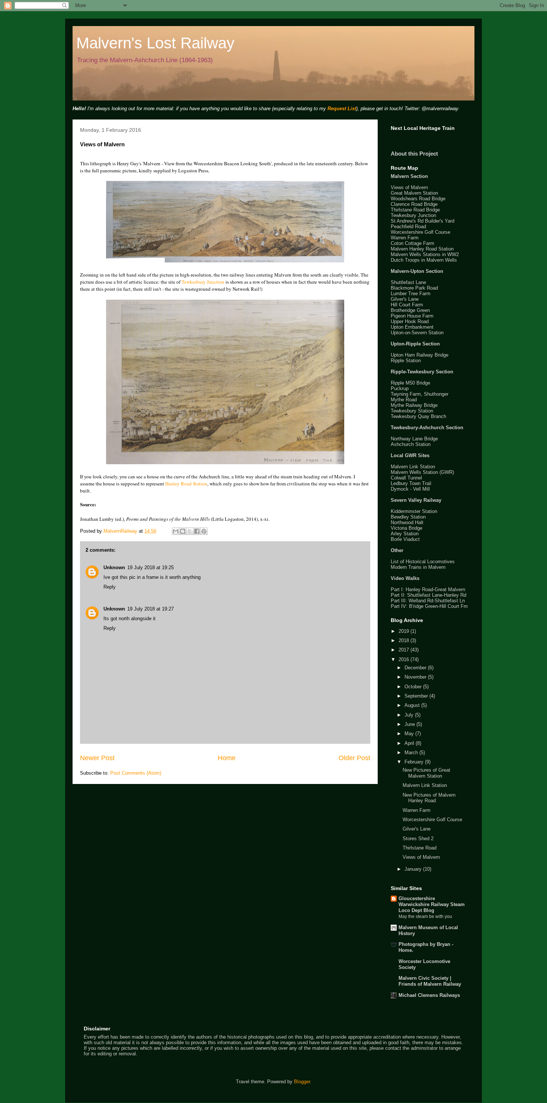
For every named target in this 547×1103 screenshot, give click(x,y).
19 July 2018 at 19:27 (150, 609)
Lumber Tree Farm (411, 293)
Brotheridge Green (410, 310)
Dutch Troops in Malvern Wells (424, 260)
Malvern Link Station (413, 466)
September (416, 696)
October (413, 686)
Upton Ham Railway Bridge (419, 355)
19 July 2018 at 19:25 (150, 567)
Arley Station (405, 533)
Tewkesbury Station (412, 411)
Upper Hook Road (410, 321)
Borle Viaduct (405, 539)
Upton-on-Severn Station (417, 332)
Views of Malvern (409, 187)
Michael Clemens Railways (429, 995)
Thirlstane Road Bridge (415, 210)
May (409, 733)
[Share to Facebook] (197, 531)
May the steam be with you (425, 916)
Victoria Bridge (406, 528)
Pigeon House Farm (412, 316)
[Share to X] (189, 531)
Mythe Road (404, 399)
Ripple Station (406, 360)
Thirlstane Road (419, 848)
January (413, 869)
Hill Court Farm (407, 304)
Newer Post (97, 758)
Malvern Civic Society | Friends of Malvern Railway (430, 981)
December (416, 667)
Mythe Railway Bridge (414, 405)
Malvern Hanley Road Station (422, 249)
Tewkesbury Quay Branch (418, 416)
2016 (404, 659)
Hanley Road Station (186, 483)
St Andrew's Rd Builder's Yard (422, 221)
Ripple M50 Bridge (410, 383)
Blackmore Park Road (414, 288)
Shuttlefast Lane (408, 282)
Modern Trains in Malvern (418, 567)
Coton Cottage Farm (412, 243)
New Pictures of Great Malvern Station (426, 773)
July (409, 715)
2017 (404, 650)
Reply (109, 587)
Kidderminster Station (414, 511)
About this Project (414, 153)
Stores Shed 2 (418, 838)
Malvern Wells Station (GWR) (422, 472)
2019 (404, 631)
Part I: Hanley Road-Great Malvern (428, 589)
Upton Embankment (412, 327)
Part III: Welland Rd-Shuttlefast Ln (428, 600)
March (411, 752)
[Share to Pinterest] (204, 531)
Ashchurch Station (411, 444)
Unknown (114, 567)
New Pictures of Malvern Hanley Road (429, 798)
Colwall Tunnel (406, 478)
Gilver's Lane (405, 299)
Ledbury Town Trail (411, 483)
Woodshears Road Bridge (418, 198)
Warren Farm (405, 237)
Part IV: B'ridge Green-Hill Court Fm (429, 606)
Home (227, 758)
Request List (341, 108)
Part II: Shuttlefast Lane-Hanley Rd (428, 595)
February (414, 762)
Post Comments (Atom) (135, 773)
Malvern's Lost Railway (155, 43)
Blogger (302, 1081)
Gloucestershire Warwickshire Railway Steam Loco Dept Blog (432, 904)
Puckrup (400, 388)
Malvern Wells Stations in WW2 (425, 254)
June (410, 724)
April (410, 743)
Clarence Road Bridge (414, 204)
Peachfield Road (408, 226)
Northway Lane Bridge (414, 438)
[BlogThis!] (182, 531)
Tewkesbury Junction (203, 281)
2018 (404, 640)
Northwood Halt (407, 522)
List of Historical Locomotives (423, 561)
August (412, 705)
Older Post (354, 758)
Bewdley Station (408, 517)
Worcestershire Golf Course (420, 232)
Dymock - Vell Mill (410, 489)
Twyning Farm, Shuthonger (419, 394)
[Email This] (175, 531)
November (416, 677)
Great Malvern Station (414, 193)
